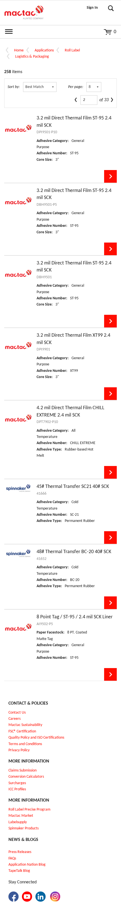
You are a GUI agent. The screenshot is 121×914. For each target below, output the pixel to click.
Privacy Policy (19, 750)
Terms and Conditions (25, 744)
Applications (44, 50)
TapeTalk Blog (19, 871)
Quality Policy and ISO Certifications (36, 738)
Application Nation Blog (27, 865)
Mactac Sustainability (25, 725)
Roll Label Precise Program (29, 809)
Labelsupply (17, 822)
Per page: (75, 87)
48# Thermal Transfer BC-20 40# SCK (74, 551)
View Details (110, 176)
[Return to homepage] (24, 12)
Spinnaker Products (23, 828)
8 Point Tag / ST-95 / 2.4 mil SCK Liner (75, 617)
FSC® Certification (22, 731)
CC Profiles (18, 789)
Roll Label (72, 50)
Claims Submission (22, 770)
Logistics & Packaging (32, 57)
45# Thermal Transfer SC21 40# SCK (73, 486)
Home (19, 50)
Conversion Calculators (26, 777)
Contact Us (17, 713)
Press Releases (19, 852)
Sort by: (14, 87)
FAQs (12, 858)
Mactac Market (20, 816)
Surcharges (17, 783)
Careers (14, 719)
